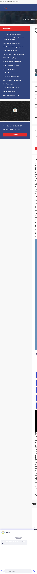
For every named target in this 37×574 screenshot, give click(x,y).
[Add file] (2, 571)
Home (24, 19)
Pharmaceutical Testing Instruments (13, 54)
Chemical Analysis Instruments (12, 61)
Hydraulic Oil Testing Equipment (12, 80)
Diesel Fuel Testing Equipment (11, 43)
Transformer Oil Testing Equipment (13, 47)
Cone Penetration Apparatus (11, 95)
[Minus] (34, 532)
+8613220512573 (17, 126)
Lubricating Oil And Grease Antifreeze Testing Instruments (13, 38)
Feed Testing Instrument (10, 50)
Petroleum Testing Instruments (12, 34)
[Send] (34, 571)
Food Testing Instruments (10, 73)
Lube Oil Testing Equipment (11, 65)
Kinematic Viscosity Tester (11, 87)
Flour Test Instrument (9, 69)
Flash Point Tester (8, 84)
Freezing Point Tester (9, 91)
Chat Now (15, 135)
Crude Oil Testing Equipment (11, 76)
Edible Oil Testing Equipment (11, 58)
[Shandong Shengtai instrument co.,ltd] (6, 7)
